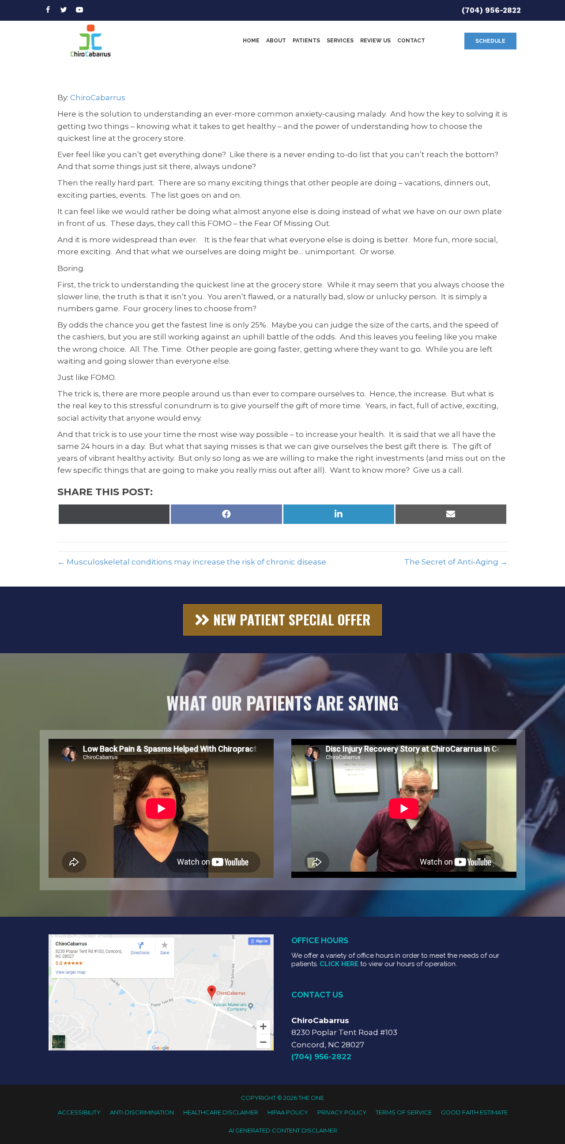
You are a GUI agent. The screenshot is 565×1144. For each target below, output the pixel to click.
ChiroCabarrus (97, 97)
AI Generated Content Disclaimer (283, 1130)
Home (251, 41)
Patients (306, 41)
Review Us (375, 41)
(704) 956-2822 (491, 10)
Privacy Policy (341, 1112)
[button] (490, 41)
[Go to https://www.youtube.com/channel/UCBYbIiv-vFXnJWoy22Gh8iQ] (79, 10)
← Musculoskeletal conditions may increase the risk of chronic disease (191, 561)
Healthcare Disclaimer (220, 1112)
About (276, 41)
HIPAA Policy (287, 1112)
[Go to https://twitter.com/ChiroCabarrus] (63, 10)
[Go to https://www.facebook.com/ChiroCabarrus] (47, 10)
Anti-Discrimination (142, 1112)
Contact (411, 41)
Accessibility (79, 1112)
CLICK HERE (339, 964)
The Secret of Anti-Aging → (456, 561)
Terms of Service (404, 1112)
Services (340, 41)
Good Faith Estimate (474, 1112)
